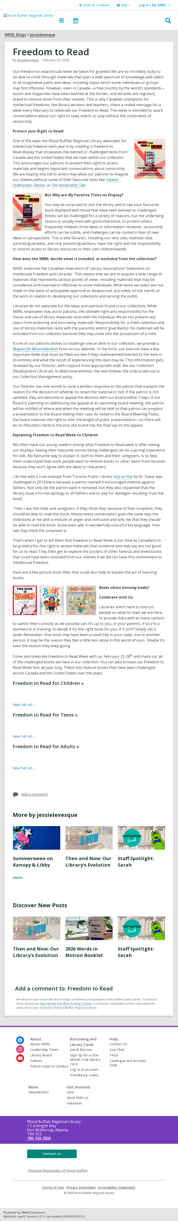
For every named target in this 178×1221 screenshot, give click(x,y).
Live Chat (117, 1049)
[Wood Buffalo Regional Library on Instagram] (20, 1049)
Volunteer (74, 1103)
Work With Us (78, 1097)
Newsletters (39, 1092)
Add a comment (34, 794)
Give (70, 1092)
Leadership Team (44, 1049)
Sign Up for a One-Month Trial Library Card (85, 1059)
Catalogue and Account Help (128, 1062)
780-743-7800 (39, 1138)
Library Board (41, 1055)
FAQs (114, 1055)
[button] (123, 5)
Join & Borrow (81, 1049)
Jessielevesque (42, 35)
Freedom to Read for (46, 683)
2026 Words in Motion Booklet (84, 952)
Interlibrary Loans (84, 1075)
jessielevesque (28, 60)
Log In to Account (84, 1069)
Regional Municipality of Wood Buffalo (58, 1170)
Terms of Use (53, 1187)
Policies (36, 1060)
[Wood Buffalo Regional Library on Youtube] (20, 1058)
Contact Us (118, 1044)
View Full (22, 704)
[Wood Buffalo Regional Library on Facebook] (20, 1040)
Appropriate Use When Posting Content (66, 1004)
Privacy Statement (81, 1187)
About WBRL (40, 1044)
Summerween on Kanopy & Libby (33, 861)
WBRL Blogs (15, 35)
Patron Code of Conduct (49, 1066)
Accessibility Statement (116, 1187)
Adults (17, 878)
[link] (94, 5)
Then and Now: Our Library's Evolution (88, 861)
